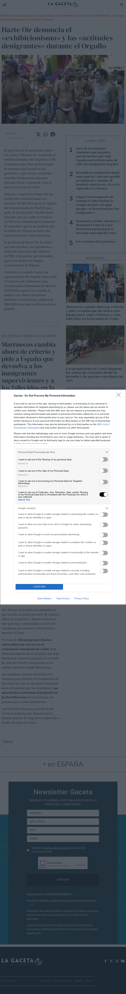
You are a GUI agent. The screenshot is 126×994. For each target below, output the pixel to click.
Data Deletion (44, 598)
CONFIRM (39, 586)
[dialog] (63, 497)
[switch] (103, 459)
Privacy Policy (81, 598)
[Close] (119, 396)
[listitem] (63, 452)
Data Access (63, 598)
